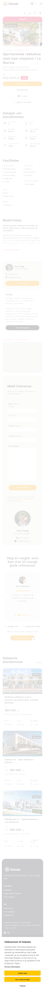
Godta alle (22, 973)
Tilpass (23, 986)
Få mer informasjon (12, 966)
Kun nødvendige (22, 979)
